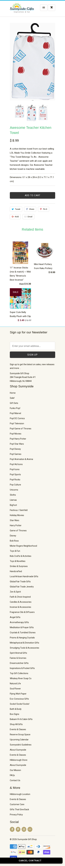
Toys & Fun (15, 551)
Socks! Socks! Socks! (19, 704)
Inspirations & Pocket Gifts (22, 668)
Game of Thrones (18, 530)
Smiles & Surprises (19, 566)
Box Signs (14, 714)
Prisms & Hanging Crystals (22, 637)
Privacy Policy (16, 814)
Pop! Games (15, 454)
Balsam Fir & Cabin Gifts (21, 719)
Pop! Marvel (15, 413)
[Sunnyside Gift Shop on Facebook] (12, 829)
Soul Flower (15, 688)
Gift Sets (14, 403)
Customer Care (17, 804)
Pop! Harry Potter (18, 439)
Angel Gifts (15, 617)
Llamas (13, 500)
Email (30, 216)
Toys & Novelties (17, 561)
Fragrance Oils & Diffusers (22, 612)
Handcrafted (16, 571)
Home (13, 393)
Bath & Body (15, 709)
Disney (13, 535)
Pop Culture (15, 484)
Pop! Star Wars (17, 444)
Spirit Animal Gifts (18, 653)
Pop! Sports (15, 474)
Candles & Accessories (20, 602)
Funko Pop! (15, 408)
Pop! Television (17, 423)
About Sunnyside (18, 750)
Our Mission (15, 770)
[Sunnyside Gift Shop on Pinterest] (18, 829)
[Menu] (43, 7)
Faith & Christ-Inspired (20, 597)
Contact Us (15, 780)
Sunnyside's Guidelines (20, 744)
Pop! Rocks (15, 479)
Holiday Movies (17, 515)
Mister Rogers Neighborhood (23, 546)
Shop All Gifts (16, 724)
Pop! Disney (15, 449)
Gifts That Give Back (19, 809)
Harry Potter (15, 525)
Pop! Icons (15, 469)
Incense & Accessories (20, 607)
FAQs (12, 775)
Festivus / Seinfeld (19, 510)
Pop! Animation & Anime (21, 459)
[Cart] (51, 7)
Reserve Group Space (20, 734)
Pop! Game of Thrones (20, 428)
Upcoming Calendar (19, 739)
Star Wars (14, 520)
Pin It (45, 209)
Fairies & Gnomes (18, 658)
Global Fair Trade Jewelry (22, 586)
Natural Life (15, 683)
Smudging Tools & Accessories (24, 648)
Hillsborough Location (20, 794)
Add (17, 216)
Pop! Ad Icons (16, 464)
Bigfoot (13, 505)
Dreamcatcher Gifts (19, 663)
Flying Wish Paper (18, 694)
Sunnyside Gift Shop (27, 839)
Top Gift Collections (19, 673)
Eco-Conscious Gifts (19, 699)
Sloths (13, 495)
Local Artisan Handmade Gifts (24, 576)
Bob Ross (14, 541)
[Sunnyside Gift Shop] (22, 10)
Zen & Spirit (15, 592)
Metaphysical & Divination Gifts (24, 643)
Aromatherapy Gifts (19, 622)
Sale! (12, 398)
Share (31, 209)
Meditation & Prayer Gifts (22, 627)
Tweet (17, 209)
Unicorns (14, 490)
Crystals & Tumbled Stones (23, 632)
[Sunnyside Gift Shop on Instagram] (24, 829)
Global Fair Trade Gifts (20, 581)
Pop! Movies (15, 433)
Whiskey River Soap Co (20, 678)
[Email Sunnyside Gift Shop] (30, 829)
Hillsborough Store (18, 760)
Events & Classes (18, 729)
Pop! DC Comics (17, 418)
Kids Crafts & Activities (20, 556)
